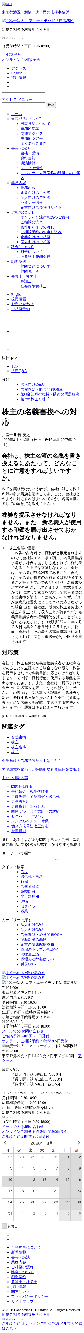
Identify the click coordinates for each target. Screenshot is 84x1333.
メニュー (25, 100)
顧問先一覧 (30, 271)
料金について (22, 247)
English (16, 73)
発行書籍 (28, 158)
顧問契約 (18, 262)
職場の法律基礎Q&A (38, 959)
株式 (15, 752)
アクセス (18, 68)
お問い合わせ (22, 304)
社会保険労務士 (34, 286)
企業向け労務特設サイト (41, 207)
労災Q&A (28, 964)
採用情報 (18, 77)
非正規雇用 (30, 896)
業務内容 (18, 183)
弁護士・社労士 (24, 276)
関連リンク (20, 1292)
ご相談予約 (20, 309)
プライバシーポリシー (30, 1297)
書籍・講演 (20, 148)
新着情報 (18, 1252)
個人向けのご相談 (35, 198)
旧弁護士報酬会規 (35, 257)
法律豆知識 (30, 954)
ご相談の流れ (22, 212)
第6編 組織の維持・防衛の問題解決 (50, 394)
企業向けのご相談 (35, 193)
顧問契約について (35, 266)
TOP (14, 366)
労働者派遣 (30, 887)
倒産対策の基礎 (34, 939)
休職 (24, 901)
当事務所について (26, 119)
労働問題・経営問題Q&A (42, 389)
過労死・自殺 (32, 877)
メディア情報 (32, 168)
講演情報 (28, 163)
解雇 (24, 882)
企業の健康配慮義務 (37, 944)
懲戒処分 (28, 891)
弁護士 (26, 281)
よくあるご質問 (34, 143)
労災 (24, 872)
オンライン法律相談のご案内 (45, 217)
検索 (51, 105)
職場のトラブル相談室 (39, 949)
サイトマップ (22, 1301)
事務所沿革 (30, 129)
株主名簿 (18, 747)
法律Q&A (19, 371)
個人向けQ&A (32, 930)
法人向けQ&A (32, 384)
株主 (15, 742)
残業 (24, 911)
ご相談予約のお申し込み (41, 232)
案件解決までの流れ (37, 227)
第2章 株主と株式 (35, 399)
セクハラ (28, 906)
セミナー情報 (32, 202)
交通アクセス (32, 134)
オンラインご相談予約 (40, 1323)
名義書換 (18, 737)
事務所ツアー (32, 138)
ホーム (16, 114)
